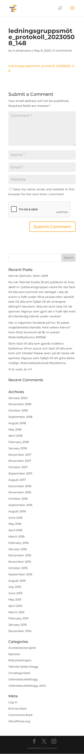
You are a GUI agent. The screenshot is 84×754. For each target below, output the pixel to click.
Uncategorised (19, 673)
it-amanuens (22, 50)
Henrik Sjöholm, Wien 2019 (28, 276)
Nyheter (14, 654)
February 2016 (18, 543)
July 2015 (14, 587)
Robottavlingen (19, 660)
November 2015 (19, 562)
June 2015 (15, 593)
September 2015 (20, 574)
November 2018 (19, 404)
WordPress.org (19, 721)
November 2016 (19, 492)
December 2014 (19, 631)
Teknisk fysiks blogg (23, 666)
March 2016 (16, 536)
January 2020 (18, 398)
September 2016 (20, 505)
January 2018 (17, 448)
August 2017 (17, 480)
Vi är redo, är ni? (20, 369)
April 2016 (15, 530)
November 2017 (19, 461)
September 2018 (20, 417)
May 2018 (14, 429)
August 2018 (17, 423)
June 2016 (15, 518)
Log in (13, 702)
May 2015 (14, 599)
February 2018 (18, 442)
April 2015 (15, 606)
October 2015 (18, 568)
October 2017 (18, 467)
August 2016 (17, 511)
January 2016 (17, 549)
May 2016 (14, 524)
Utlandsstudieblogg (23, 679)
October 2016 (18, 498)
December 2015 (19, 555)
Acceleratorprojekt (22, 648)
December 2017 (19, 454)
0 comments (62, 50)
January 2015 (17, 625)
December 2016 (19, 486)
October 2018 (18, 410)
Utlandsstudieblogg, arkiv (27, 686)
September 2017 (20, 473)
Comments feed (20, 715)
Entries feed (17, 708)
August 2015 (17, 581)
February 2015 (18, 618)
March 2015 (16, 612)
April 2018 (15, 435)
